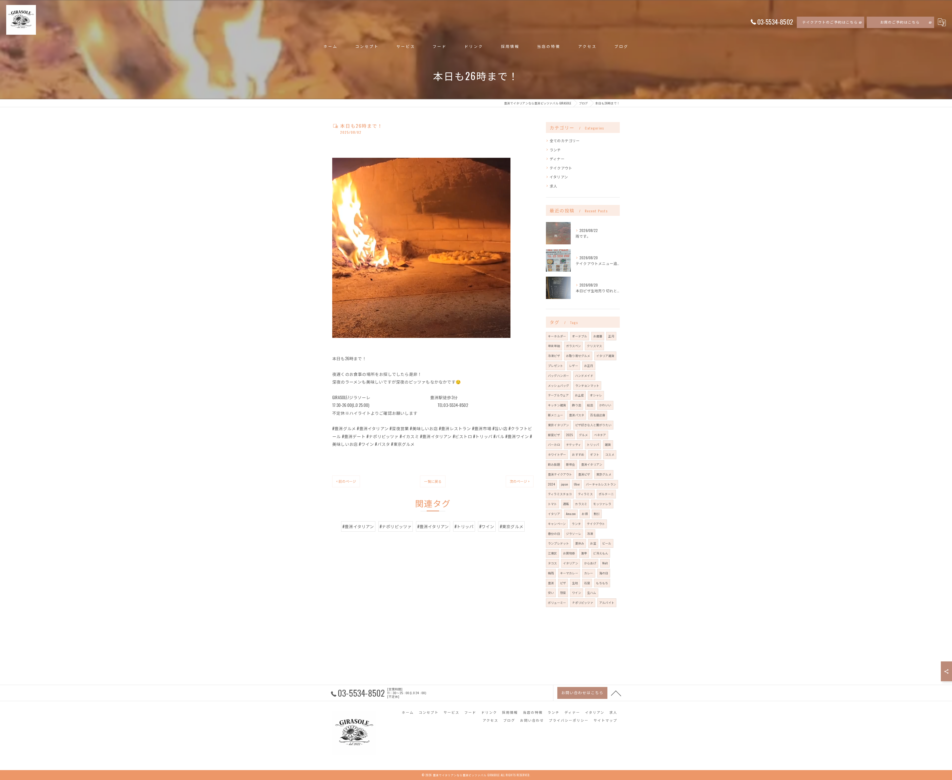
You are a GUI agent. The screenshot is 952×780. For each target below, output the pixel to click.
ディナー (557, 158)
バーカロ (554, 444)
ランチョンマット (587, 385)
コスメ (609, 454)
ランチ (555, 149)
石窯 (587, 583)
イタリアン (559, 176)
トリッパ (593, 444)
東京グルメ (603, 474)
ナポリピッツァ (582, 602)
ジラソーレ (573, 533)
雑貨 (608, 444)
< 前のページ (346, 481)
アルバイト (606, 602)
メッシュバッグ (558, 385)
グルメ (583, 435)
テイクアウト (561, 167)
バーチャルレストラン (601, 484)
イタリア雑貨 (605, 356)
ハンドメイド (584, 375)
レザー (573, 365)
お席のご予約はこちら (900, 22)
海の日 (603, 573)
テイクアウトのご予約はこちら (830, 22)
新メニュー (555, 415)
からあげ (590, 563)
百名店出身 (597, 415)
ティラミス (585, 494)
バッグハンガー (558, 375)
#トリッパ (464, 526)
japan (564, 484)
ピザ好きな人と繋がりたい (593, 425)
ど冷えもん (600, 553)
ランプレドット (558, 543)
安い (551, 592)
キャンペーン (557, 523)
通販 (566, 504)
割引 (597, 514)
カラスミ (581, 504)
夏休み (579, 543)
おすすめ (578, 454)
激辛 (584, 553)
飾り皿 (576, 405)
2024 (551, 484)
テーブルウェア (558, 395)
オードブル (579, 336)
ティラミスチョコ (560, 494)
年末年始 (554, 346)
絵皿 (590, 405)
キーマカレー (569, 573)
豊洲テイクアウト (560, 474)
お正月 (588, 365)
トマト (552, 504)
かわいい (605, 405)
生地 (575, 583)
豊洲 (551, 583)
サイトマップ (605, 720)
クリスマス (594, 346)
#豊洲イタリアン (358, 526)
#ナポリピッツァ (396, 526)
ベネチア (600, 435)
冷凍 (590, 533)
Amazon (571, 514)
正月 (611, 336)
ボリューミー (557, 602)
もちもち (602, 583)
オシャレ (596, 395)
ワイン (576, 592)
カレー (588, 573)
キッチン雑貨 (557, 405)
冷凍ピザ (554, 356)
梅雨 (551, 573)
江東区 (552, 553)
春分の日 (554, 533)
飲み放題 (554, 464)
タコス (552, 563)
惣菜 (563, 592)
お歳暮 (597, 336)
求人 (553, 186)
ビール (606, 543)
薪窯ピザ (554, 435)
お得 (585, 514)
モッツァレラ (602, 504)
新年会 (570, 464)
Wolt (605, 563)
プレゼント (555, 365)
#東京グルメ (511, 526)
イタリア (554, 514)
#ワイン (486, 526)
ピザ (563, 583)
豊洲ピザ (584, 474)
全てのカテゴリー (565, 140)
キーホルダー (557, 336)
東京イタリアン (558, 425)
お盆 (593, 543)
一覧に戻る (433, 481)
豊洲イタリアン (591, 464)
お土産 (579, 395)
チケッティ (573, 444)
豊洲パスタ (576, 415)
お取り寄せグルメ (578, 356)
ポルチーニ (606, 494)
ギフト (594, 454)
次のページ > (520, 481)
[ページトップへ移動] (616, 693)
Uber (577, 484)
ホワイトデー (557, 454)
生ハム (591, 592)
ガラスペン (573, 346)
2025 (569, 435)
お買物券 (569, 553)
